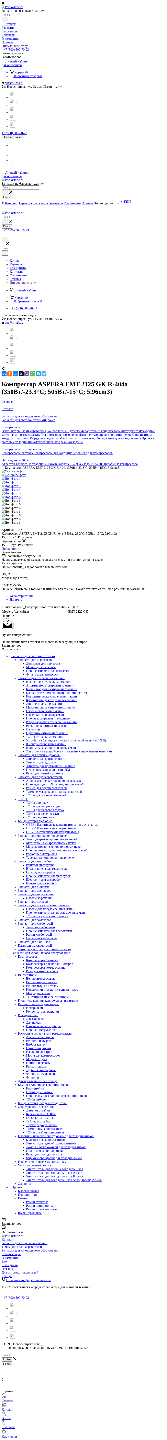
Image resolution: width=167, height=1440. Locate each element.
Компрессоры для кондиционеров (57, 453)
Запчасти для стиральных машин (24, 1243)
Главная (7, 1400)
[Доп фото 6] (11, 497)
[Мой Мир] (15, 373)
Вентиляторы (11, 431)
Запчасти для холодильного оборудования (31, 1250)
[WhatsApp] (13, 105)
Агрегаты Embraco (14, 464)
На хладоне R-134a (40, 464)
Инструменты (130, 431)
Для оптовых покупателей (20, 1272)
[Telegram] (13, 97)
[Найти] (5, 19)
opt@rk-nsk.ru (14, 83)
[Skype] (38, 373)
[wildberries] (13, 119)
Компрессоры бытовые (18, 453)
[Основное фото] (14, 471)
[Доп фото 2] (11, 482)
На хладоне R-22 (65, 464)
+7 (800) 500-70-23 (16, 49)
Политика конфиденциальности (28, 1280)
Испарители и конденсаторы (101, 431)
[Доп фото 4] (11, 489)
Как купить (10, 1265)
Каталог (7, 1239)
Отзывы (7, 1268)
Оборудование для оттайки (47, 438)
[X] (21, 373)
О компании (10, 1257)
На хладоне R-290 (89, 464)
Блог (5, 1261)
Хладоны (76, 442)
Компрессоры (11, 1254)
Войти (6, 1418)
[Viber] (26, 373)
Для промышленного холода (60, 434)
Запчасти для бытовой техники (23, 420)
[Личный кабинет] (3, 235)
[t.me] (13, 125)
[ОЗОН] (13, 112)
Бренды (7, 1276)
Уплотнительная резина (53, 442)
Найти (7, 1359)
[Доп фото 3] (11, 486)
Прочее (50, 420)
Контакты (8, 1427)
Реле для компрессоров (97, 453)
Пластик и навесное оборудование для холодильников (104, 438)
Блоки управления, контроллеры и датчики (50, 431)
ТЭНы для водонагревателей (22, 1246)
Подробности (11, 548)
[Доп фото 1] (11, 478)
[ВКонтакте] (4, 373)
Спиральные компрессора (120, 464)
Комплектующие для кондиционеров (106, 434)
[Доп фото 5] (11, 493)
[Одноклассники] (9, 373)
